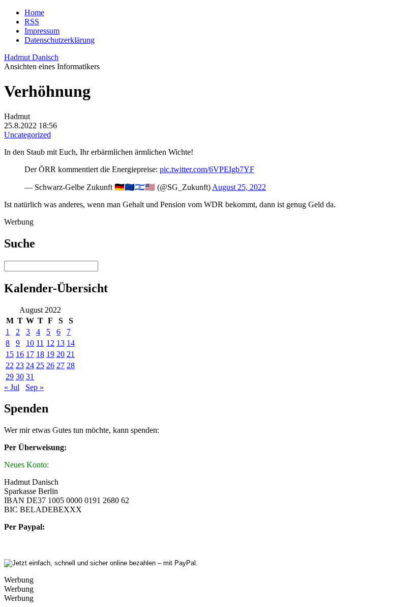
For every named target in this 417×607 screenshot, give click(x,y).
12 (50, 343)
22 (10, 365)
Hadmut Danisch (31, 57)
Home (34, 12)
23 (20, 365)
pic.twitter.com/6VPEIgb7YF (207, 169)
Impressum (41, 30)
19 (50, 354)
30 (20, 376)
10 (30, 343)
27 (60, 365)
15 (10, 354)
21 (71, 354)
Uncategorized (27, 134)
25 (40, 365)
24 (30, 365)
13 (60, 343)
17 (30, 354)
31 (30, 376)
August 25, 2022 (239, 187)
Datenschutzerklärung (59, 40)
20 (60, 354)
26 (50, 365)
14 (71, 343)
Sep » (34, 387)
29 (10, 376)
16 (20, 354)
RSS (31, 21)
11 (40, 343)
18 (40, 354)
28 (71, 365)
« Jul (11, 387)
